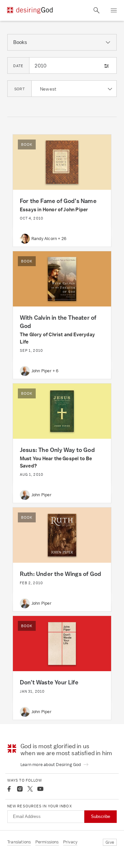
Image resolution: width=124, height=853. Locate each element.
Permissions (47, 842)
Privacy (70, 842)
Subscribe (100, 816)
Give (109, 842)
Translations (19, 842)
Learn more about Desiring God (51, 764)
